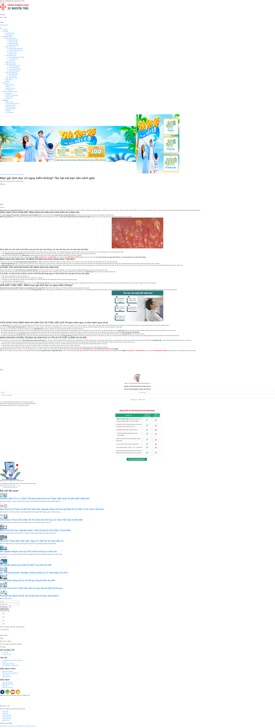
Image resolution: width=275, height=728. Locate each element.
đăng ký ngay (4, 609)
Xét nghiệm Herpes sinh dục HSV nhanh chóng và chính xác (28, 551)
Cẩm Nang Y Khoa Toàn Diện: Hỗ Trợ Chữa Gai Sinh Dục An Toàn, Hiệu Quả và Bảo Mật (41, 520)
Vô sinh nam (12, 60)
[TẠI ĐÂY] (25, 349)
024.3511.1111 (14, 487)
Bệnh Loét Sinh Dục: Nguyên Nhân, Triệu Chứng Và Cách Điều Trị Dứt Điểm (35, 530)
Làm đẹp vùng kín (10, 109)
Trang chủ (5, 29)
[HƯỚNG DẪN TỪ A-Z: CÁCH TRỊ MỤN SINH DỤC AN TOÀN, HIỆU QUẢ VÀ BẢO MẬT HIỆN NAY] (3, 495)
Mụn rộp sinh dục (10, 88)
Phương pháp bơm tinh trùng (16, 57)
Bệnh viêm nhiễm (7, 36)
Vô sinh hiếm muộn (11, 55)
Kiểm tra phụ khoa (11, 107)
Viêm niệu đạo (12, 76)
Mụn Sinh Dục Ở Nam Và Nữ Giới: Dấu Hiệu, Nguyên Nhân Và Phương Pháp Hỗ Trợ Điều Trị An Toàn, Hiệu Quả (52, 509)
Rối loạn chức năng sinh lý (10, 91)
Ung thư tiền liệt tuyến (15, 69)
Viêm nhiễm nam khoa (12, 78)
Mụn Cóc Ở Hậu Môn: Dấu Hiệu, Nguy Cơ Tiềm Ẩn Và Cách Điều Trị (31, 541)
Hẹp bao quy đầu (13, 43)
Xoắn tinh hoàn (13, 53)
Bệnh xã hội (6, 83)
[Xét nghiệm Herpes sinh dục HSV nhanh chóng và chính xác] (3, 548)
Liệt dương (9, 93)
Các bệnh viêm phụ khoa (12, 103)
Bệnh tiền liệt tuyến (11, 64)
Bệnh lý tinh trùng (10, 62)
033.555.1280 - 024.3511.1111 (10, 665)
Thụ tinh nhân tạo (13, 59)
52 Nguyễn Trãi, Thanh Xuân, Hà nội (25, 726)
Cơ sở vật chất (10, 33)
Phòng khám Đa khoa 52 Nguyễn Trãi (13, 660)
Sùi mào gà (9, 90)
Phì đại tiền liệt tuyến (14, 65)
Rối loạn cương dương (12, 95)
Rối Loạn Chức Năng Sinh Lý (10, 673)
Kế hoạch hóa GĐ (10, 105)
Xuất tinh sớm (9, 96)
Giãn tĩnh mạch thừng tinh (16, 48)
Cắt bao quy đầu (13, 40)
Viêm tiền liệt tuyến (14, 71)
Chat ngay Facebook (8, 663)
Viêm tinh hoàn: (13, 52)
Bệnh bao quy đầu (11, 38)
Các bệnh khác (10, 112)
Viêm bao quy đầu (13, 45)
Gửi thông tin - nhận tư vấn (137, 399)
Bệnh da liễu (9, 79)
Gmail (4, 662)
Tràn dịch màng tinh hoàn (15, 50)
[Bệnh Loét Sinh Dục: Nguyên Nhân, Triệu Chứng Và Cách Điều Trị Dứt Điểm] (3, 526)
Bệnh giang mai (10, 84)
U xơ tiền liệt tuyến (14, 67)
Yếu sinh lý (9, 98)
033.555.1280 (3, 25)
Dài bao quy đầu (13, 41)
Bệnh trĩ (8, 81)
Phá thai (8, 110)
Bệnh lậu (8, 86)
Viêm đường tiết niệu (11, 72)
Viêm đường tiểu (13, 74)
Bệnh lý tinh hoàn (10, 47)
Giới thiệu (5, 31)
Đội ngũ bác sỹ (10, 35)
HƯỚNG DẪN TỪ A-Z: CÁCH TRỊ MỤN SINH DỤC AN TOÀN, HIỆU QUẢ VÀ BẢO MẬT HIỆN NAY (45, 498)
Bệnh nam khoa (7, 718)
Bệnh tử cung (9, 102)
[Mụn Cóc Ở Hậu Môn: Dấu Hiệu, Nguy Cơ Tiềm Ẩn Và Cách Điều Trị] (3, 537)
